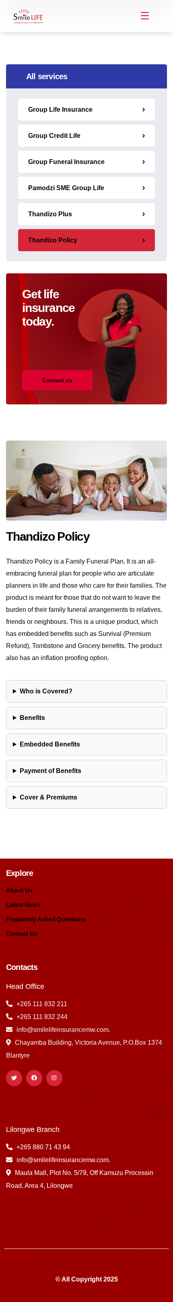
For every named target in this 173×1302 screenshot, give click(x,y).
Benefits (32, 717)
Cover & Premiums (48, 797)
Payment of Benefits (50, 770)
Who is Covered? (46, 691)
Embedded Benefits (50, 744)
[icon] (14, 1078)
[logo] (27, 15)
